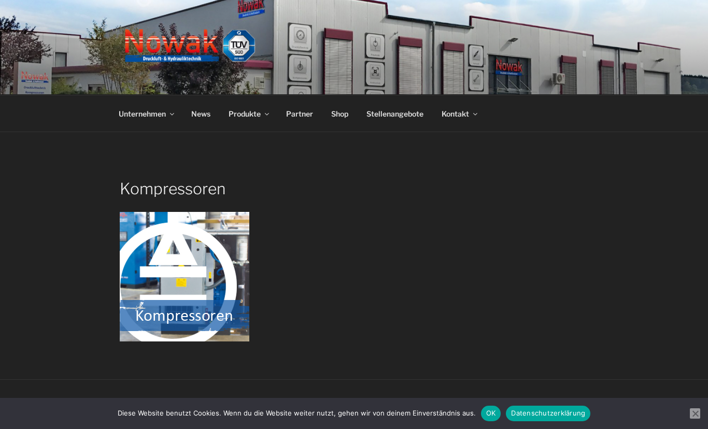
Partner (299, 113)
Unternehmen (142, 113)
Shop (339, 113)
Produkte (245, 113)
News (200, 113)
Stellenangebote (394, 113)
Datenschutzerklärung (548, 413)
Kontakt (455, 113)
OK (491, 413)
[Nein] (695, 413)
